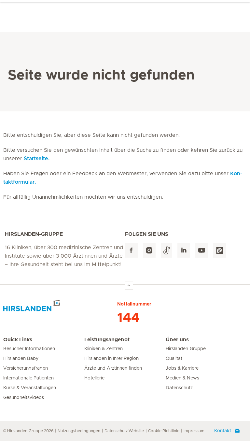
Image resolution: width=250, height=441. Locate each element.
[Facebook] (131, 250)
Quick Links (17, 339)
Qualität (174, 358)
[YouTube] (201, 250)
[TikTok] (166, 250)
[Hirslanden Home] (60, 308)
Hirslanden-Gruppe (186, 349)
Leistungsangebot (107, 339)
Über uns (177, 339)
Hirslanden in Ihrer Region (111, 358)
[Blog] (219, 250)
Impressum (194, 431)
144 (128, 317)
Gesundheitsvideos (23, 397)
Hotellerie (94, 378)
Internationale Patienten (28, 378)
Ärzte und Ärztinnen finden (113, 368)
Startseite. (36, 158)
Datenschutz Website (124, 431)
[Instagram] (149, 250)
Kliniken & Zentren (103, 349)
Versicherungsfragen (25, 368)
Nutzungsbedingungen (79, 431)
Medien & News (182, 378)
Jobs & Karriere (182, 368)
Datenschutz (179, 388)
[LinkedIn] (183, 250)
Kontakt (222, 431)
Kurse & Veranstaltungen (29, 388)
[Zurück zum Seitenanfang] (129, 285)
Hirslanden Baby (20, 358)
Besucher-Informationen (29, 349)
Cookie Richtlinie (163, 431)
